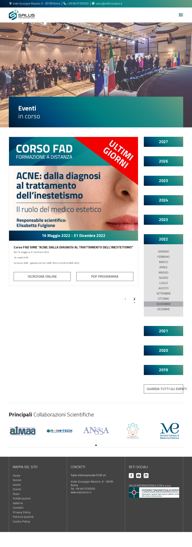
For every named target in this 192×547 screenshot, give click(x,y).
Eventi (17, 484)
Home (16, 475)
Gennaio (163, 251)
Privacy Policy (22, 512)
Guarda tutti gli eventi (165, 388)
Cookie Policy (21, 521)
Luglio (163, 283)
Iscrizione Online (42, 276)
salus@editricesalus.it (108, 3)
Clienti (17, 489)
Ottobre (163, 299)
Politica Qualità (23, 517)
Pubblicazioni (22, 498)
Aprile (163, 267)
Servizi (17, 480)
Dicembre (163, 309)
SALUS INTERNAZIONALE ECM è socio (150, 485)
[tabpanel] (22, 431)
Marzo (163, 262)
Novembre (164, 304)
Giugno (163, 278)
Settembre (163, 293)
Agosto (163, 288)
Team (16, 494)
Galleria (18, 503)
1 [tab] (96, 445)
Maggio (163, 272)
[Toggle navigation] (181, 14)
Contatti (18, 507)
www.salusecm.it (81, 492)
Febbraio (164, 257)
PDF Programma (104, 276)
